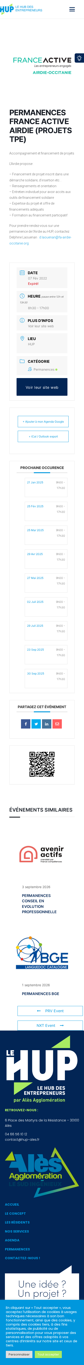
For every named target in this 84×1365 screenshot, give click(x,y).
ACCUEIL (12, 1204)
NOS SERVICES (17, 1231)
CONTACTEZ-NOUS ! (22, 1258)
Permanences (44, 369)
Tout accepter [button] (48, 1354)
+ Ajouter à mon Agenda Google (43, 421)
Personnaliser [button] (19, 1354)
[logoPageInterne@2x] (23, 9)
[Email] (57, 724)
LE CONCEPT (15, 1213)
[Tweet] (36, 724)
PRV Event (54, 1010)
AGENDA (12, 1240)
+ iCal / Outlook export (43, 436)
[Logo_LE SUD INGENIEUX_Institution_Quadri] (42, 1172)
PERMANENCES (17, 1249)
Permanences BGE (40, 993)
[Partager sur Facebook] (25, 724)
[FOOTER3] (42, 1289)
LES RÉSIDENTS (17, 1222)
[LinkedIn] (46, 724)
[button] (72, 9)
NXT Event (46, 1025)
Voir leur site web (41, 326)
